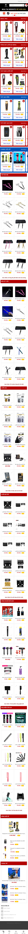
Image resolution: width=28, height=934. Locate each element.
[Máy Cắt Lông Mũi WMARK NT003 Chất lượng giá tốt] (7, 631)
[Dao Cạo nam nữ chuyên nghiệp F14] (20, 757)
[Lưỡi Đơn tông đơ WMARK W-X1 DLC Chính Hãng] (7, 544)
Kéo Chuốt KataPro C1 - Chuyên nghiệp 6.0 (11, 298)
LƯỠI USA (4, 388)
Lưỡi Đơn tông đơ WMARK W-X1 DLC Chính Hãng (12, 551)
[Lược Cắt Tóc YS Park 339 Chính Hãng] (7, 738)
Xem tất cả (23, 18)
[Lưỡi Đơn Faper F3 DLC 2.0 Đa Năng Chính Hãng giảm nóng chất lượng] (20, 564)
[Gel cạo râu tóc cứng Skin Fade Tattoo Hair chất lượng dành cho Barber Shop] (7, 611)
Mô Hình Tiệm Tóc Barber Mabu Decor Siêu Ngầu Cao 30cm (14, 880)
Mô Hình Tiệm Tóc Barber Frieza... (18, 893)
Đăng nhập (20, 1)
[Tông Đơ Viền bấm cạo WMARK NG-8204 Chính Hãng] (5, 856)
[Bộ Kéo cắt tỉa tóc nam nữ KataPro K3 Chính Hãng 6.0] (20, 185)
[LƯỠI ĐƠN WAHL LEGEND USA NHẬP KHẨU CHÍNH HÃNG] (7, 418)
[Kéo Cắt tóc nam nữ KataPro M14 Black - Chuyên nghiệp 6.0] (20, 331)
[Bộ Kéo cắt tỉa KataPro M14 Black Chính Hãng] (20, 225)
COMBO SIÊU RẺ (5, 149)
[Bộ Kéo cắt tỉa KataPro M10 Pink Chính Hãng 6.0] (7, 244)
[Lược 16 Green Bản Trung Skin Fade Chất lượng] (7, 757)
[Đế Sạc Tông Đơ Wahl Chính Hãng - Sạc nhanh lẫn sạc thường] (20, 797)
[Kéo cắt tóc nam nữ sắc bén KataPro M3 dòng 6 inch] (20, 370)
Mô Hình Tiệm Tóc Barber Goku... (18, 899)
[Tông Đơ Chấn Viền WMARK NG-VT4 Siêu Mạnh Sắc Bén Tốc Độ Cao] (19, 106)
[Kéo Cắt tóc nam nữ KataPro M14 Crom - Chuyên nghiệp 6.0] (20, 311)
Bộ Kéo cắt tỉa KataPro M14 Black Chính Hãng (11, 357)
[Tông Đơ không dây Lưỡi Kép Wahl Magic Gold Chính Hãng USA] (6, 27)
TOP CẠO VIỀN (5, 97)
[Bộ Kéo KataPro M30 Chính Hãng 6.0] (7, 185)
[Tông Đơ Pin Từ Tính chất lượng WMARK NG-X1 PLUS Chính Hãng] (19, 53)
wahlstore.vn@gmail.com (10, 914)
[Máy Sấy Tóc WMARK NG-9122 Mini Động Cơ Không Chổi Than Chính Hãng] (20, 651)
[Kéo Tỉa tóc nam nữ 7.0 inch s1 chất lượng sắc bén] (20, 351)
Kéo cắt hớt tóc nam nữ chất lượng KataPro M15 (12, 377)
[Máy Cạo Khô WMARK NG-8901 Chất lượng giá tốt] (5, 841)
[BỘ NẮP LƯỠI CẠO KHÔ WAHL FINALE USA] (20, 477)
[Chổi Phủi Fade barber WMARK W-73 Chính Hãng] (20, 690)
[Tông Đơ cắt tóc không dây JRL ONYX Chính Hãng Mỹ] (6, 53)
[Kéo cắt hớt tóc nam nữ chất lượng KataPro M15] (7, 370)
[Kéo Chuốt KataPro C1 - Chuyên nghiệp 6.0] (7, 292)
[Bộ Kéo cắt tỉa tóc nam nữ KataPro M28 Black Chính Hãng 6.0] (7, 264)
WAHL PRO (4, 18)
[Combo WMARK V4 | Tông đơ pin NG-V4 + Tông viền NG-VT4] (6, 158)
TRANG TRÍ (4, 863)
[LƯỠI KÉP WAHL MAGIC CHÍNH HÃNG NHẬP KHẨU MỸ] (20, 398)
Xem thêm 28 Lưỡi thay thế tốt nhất (14, 597)
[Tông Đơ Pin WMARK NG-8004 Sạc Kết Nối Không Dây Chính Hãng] (5, 848)
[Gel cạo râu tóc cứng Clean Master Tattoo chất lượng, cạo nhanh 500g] (20, 611)
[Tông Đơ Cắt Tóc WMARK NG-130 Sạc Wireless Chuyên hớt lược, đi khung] (19, 80)
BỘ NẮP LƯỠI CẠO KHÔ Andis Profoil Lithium (11, 484)
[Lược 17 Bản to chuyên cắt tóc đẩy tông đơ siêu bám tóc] (20, 738)
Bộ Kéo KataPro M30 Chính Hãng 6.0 (10, 192)
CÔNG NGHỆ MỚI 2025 (7, 601)
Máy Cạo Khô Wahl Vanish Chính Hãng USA (10, 138)
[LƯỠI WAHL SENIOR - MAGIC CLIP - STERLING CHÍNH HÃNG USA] (7, 438)
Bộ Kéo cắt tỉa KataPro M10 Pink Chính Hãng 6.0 (12, 251)
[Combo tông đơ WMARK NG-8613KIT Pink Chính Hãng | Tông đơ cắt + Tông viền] (19, 158)
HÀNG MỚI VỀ (5, 816)
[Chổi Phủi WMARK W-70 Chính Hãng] (7, 690)
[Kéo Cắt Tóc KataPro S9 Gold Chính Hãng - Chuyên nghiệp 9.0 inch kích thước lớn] (7, 311)
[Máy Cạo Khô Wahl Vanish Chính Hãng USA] (6, 132)
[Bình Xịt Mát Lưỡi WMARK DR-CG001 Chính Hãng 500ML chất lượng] (20, 631)
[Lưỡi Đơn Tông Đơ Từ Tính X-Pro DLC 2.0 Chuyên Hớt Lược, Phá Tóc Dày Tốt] (20, 584)
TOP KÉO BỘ (4, 175)
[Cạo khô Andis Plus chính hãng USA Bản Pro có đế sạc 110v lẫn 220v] (19, 132)
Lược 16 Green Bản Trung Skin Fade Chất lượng (12, 764)
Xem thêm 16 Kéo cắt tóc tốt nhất (14, 490)
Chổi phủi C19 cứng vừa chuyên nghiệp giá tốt (12, 803)
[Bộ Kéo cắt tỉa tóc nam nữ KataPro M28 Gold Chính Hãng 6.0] (20, 205)
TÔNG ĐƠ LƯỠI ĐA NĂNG (8, 45)
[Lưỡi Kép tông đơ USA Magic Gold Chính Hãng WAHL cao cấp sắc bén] (7, 398)
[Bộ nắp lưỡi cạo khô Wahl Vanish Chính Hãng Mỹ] (20, 457)
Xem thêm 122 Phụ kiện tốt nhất (14, 810)
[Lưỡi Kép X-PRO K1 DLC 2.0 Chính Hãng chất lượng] (7, 505)
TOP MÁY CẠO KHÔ (6, 123)
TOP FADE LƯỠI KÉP (7, 71)
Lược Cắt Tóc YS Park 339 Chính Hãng (10, 744)
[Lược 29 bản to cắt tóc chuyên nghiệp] (7, 777)
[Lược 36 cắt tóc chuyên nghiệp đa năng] (20, 777)
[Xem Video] (11, 22)
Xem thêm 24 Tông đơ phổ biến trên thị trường (14, 277)
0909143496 (7, 911)
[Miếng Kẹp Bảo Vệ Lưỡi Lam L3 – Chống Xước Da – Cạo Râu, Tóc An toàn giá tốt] (20, 718)
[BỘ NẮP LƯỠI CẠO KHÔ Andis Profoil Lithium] (7, 477)
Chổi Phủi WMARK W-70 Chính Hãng (10, 697)
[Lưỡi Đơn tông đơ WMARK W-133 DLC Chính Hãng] (20, 525)
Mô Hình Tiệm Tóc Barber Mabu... (18, 886)
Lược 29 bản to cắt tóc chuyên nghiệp (10, 784)
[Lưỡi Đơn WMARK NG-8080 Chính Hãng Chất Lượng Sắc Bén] (20, 544)
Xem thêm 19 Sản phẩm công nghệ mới (14, 703)
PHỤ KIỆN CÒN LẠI (6, 707)
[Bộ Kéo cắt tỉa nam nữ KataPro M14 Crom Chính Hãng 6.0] (7, 225)
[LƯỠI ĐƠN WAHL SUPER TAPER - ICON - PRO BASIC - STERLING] (20, 418)
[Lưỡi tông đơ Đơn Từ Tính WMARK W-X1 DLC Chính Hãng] (20, 505)
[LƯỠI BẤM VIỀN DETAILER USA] (20, 438)
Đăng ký (25, 1)
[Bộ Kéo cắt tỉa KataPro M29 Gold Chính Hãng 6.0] (20, 244)
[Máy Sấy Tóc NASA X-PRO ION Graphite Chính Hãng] (7, 651)
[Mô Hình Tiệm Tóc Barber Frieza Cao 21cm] (4, 893)
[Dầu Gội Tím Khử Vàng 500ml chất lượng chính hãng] (20, 670)
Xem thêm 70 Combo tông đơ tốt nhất (14, 384)
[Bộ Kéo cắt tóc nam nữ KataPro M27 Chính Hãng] (20, 264)
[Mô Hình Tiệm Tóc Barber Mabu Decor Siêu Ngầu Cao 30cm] (14, 874)
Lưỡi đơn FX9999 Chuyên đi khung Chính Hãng (12, 590)
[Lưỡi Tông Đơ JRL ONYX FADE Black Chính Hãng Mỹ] (7, 457)
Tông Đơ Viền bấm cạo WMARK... (18, 855)
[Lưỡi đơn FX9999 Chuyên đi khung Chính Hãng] (7, 584)
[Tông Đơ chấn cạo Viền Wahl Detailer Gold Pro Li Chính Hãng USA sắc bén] (6, 106)
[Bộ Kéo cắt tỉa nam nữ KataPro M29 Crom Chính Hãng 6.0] (7, 205)
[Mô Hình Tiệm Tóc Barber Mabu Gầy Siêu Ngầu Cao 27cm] (4, 886)
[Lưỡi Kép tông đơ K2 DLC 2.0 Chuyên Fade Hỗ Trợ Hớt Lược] (7, 564)
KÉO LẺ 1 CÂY (5, 281)
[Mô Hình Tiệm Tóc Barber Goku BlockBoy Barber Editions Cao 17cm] (4, 899)
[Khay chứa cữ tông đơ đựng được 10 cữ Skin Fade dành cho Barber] (7, 670)
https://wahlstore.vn (9, 917)
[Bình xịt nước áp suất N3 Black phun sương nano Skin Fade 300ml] (7, 718)
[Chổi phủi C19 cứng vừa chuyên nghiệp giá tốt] (7, 797)
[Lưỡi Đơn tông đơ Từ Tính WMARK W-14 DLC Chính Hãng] (7, 525)
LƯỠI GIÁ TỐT (5, 494)
